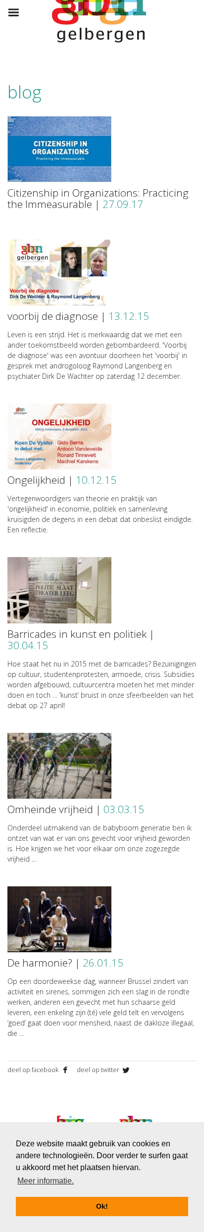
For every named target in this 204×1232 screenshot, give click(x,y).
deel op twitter (99, 1070)
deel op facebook (33, 1070)
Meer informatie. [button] (45, 1181)
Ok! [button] (102, 1206)
